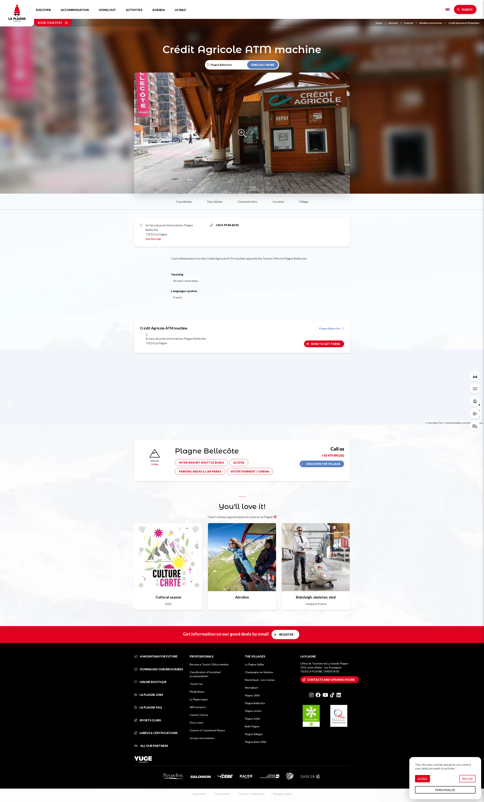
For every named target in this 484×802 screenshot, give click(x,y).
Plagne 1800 (252, 695)
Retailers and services (430, 23)
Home (379, 23)
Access (238, 462)
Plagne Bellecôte (329, 328)
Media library (197, 691)
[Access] (475, 426)
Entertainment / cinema (250, 471)
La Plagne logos (199, 699)
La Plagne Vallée (254, 664)
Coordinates (184, 201)
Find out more (262, 65)
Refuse (467, 778)
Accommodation (75, 10)
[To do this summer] (475, 376)
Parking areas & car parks (200, 471)
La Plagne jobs (151, 694)
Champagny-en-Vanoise (259, 672)
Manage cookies (282, 793)
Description (215, 201)
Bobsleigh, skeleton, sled (316, 597)
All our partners (154, 745)
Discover (43, 10)
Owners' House (199, 714)
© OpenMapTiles (434, 422)
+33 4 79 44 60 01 (227, 225)
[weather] (475, 413)
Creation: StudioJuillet (251, 793)
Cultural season (168, 597)
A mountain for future (158, 656)
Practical (408, 23)
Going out (107, 10)
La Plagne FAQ (150, 707)
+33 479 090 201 (333, 455)
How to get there (325, 344)
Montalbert (251, 687)
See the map (153, 239)
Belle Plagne (252, 726)
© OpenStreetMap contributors (458, 422)
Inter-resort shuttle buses (201, 462)
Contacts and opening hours (331, 679)
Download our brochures (161, 669)
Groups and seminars (202, 738)
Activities (134, 10)
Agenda (158, 10)
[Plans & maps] (475, 388)
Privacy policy (222, 793)
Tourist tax (196, 683)
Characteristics (248, 201)
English (447, 9)
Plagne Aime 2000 (255, 741)
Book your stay (50, 22)
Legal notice (199, 793)
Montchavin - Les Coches (260, 679)
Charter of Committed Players (207, 730)
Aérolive (242, 597)
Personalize (445, 790)
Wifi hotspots (198, 707)
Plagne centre (253, 710)
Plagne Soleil (252, 718)
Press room (196, 722)
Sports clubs (150, 720)
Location (278, 201)
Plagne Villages (254, 734)
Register (286, 634)
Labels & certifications (158, 733)
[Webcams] (475, 401)
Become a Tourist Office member (209, 664)
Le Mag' (180, 10)
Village (303, 201)
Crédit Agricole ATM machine (463, 23)
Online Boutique (153, 682)
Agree (422, 778)
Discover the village (323, 464)
